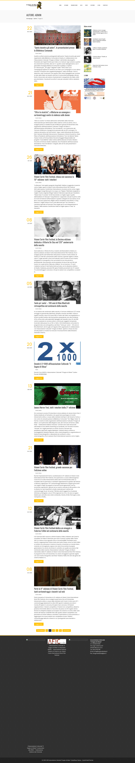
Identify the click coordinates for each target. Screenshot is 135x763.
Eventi (86, 5)
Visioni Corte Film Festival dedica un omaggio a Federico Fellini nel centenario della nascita (53, 529)
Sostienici (92, 5)
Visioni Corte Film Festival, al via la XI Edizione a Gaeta (100, 66)
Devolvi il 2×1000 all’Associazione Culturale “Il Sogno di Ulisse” (52, 365)
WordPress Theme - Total (78, 760)
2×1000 (98, 5)
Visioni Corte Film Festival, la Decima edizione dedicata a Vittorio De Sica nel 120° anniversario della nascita (53, 242)
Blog (81, 5)
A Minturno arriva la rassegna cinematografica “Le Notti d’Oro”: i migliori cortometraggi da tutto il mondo (100, 32)
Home (60, 5)
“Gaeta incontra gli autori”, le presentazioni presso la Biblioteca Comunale (54, 49)
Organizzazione (74, 5)
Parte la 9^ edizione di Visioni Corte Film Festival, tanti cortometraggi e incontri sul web (54, 590)
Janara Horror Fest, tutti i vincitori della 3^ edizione (54, 407)
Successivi (66, 630)
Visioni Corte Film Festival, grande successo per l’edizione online (53, 469)
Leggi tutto (39, 85)
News (40, 53)
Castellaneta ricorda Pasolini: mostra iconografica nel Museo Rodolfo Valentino (99, 40)
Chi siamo (66, 5)
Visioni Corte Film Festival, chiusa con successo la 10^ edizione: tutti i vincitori (54, 178)
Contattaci (105, 5)
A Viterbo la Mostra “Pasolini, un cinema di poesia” (100, 57)
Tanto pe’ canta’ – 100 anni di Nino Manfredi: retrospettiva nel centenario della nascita (52, 304)
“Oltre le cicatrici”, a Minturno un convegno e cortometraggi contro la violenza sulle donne (52, 113)
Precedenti (40, 630)
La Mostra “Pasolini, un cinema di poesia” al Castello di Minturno (100, 48)
